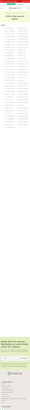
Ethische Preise (9, 69)
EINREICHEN (24, 358)
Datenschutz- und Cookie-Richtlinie (15, 86)
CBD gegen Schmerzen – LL (13, 61)
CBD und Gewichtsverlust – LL (13, 33)
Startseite (7, 13)
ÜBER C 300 (21, 53)
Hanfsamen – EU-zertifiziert (13, 75)
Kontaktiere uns (23, 77)
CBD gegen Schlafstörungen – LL (14, 42)
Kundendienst (5, 388)
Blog (3, 408)
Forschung (21, 80)
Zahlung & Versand (23, 36)
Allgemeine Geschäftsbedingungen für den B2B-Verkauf (14, 399)
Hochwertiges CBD (10, 121)
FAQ (3, 402)
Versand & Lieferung (24, 42)
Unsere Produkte (23, 108)
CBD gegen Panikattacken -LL (13, 44)
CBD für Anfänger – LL (11, 31)
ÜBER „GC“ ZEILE (23, 47)
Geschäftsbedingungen (8, 390)
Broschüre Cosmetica (11, 124)
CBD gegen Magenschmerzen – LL (15, 58)
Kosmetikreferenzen (11, 116)
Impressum (8, 113)
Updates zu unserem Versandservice (15, 94)
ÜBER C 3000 (9, 108)
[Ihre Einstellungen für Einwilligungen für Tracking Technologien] (2, 408)
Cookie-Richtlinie (23, 121)
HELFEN (20, 105)
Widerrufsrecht (9, 110)
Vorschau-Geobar (23, 94)
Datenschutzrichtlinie (7, 392)
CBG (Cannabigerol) (10, 77)
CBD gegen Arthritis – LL (12, 53)
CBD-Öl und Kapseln (11, 80)
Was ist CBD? (9, 99)
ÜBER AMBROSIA (23, 72)
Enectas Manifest (10, 66)
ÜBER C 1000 (22, 58)
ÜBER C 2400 (22, 55)
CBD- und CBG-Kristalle (11, 72)
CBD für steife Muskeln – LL (13, 50)
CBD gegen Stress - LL (11, 47)
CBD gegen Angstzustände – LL (14, 39)
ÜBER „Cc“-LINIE (23, 61)
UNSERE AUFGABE (23, 124)
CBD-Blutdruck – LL (10, 55)
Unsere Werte (22, 110)
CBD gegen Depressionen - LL (13, 36)
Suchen (4, 383)
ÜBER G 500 (21, 50)
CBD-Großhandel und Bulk (12, 119)
